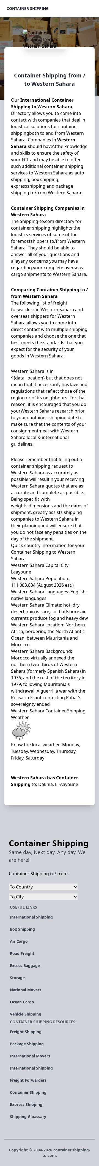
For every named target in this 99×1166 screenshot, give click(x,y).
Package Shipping (27, 1043)
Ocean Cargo (22, 1002)
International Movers (30, 1056)
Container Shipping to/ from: (39, 874)
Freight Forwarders (28, 1080)
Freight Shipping (26, 1031)
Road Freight (22, 953)
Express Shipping (26, 1104)
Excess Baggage (25, 965)
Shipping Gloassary (28, 1116)
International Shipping (31, 917)
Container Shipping (28, 8)
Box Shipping (22, 929)
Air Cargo (19, 941)
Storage (17, 977)
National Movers (25, 989)
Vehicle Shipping (25, 1014)
